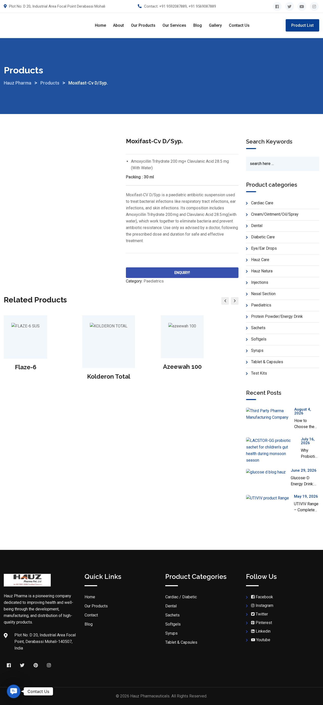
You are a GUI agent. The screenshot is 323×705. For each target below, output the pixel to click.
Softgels (258, 339)
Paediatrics (154, 281)
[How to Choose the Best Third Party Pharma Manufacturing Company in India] (270, 414)
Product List (302, 25)
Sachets (258, 327)
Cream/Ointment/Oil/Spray (275, 214)
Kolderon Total (108, 376)
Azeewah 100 (182, 366)
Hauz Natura (262, 271)
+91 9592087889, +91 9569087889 (187, 6)
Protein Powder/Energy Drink (277, 316)
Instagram (264, 605)
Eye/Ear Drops (264, 248)
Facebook (264, 597)
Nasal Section (263, 293)
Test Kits (259, 373)
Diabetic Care (263, 237)
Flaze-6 (25, 367)
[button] (13, 691)
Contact (91, 615)
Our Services (174, 25)
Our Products (143, 25)
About (118, 25)
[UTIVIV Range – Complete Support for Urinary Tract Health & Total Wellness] (270, 498)
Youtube (263, 639)
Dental (256, 225)
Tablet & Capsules (267, 361)
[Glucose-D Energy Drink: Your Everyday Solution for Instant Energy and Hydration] (268, 472)
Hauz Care (260, 259)
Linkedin (263, 631)
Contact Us (239, 25)
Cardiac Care (262, 203)
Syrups (257, 350)
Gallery (215, 25)
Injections (259, 282)
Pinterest (264, 622)
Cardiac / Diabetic (181, 597)
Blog (197, 25)
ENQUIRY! (182, 273)
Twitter (262, 614)
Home (100, 25)
